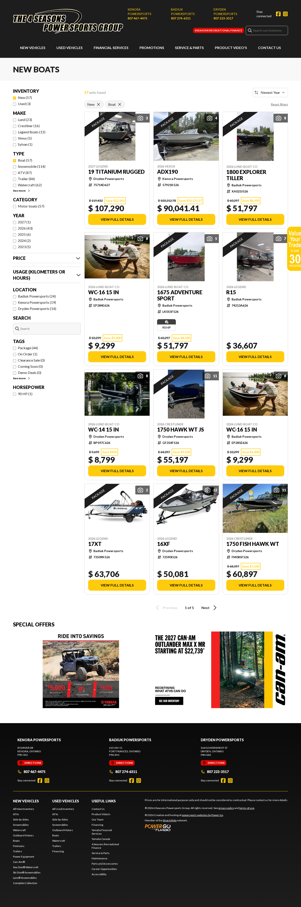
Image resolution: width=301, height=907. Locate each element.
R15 (231, 292)
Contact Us (269, 47)
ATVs (16, 814)
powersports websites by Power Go (202, 815)
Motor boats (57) (31, 206)
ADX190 (167, 172)
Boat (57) (25, 160)
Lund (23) (25, 119)
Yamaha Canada (101, 839)
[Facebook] (278, 14)
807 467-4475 (137, 18)
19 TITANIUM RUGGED (116, 172)
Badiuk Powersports (183, 12)
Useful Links (104, 801)
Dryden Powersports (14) (37, 308)
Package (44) (28, 348)
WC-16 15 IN (103, 292)
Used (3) (24, 104)
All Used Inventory (63, 809)
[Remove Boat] (119, 104)
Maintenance (99, 858)
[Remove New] (98, 104)
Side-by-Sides (21, 819)
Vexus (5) (25, 138)
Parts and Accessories (105, 863)
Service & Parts (189, 47)
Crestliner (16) (29, 126)
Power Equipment (23, 856)
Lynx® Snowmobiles (25, 877)
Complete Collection (25, 883)
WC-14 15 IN (103, 429)
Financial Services (111, 47)
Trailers (17, 851)
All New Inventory (23, 809)
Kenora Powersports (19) (37, 302)
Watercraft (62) (30, 185)
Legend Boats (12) (31, 132)
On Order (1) (27, 354)
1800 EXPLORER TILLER (246, 175)
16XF (163, 544)
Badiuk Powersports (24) (37, 296)
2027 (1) (24, 222)
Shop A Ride (170, 820)
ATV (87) (25, 172)
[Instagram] (285, 14)
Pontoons (18, 846)
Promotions (151, 47)
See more (19, 190)
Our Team (98, 819)
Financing (58, 851)
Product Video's (231, 47)
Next (205, 607)
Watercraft (19, 830)
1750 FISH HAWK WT (252, 544)
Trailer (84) (26, 179)
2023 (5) (24, 247)
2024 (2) (24, 240)
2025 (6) (24, 234)
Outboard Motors (23, 835)
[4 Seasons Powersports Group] (68, 21)
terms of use (246, 808)
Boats (16, 840)
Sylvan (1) (25, 144)
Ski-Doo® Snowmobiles (27, 872)
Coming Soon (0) (30, 366)
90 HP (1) (25, 394)
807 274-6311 (181, 18)
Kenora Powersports (139, 12)
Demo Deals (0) (29, 372)
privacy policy (226, 808)
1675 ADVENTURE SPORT (179, 295)
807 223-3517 (223, 18)
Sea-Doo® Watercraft (25, 867)
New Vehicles (32, 47)
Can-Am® (19, 862)
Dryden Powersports (225, 12)
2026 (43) (25, 228)
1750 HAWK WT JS (180, 429)
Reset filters (279, 104)
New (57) (25, 97)
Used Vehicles (69, 47)
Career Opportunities (104, 869)
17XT (95, 544)
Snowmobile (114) (31, 166)
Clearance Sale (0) (31, 360)
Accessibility (99, 874)
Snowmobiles (21, 824)
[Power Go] (184, 827)
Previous (170, 607)
